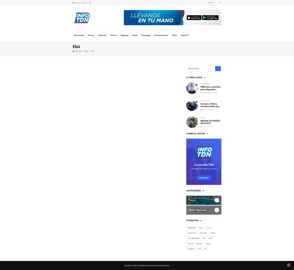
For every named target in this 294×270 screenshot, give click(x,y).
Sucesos (91, 35)
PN (205, 249)
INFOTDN (203, 233)
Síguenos (204, 178)
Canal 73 (185, 35)
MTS (210, 238)
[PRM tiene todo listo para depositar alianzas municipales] (192, 88)
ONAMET (191, 249)
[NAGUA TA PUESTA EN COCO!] (192, 122)
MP (204, 238)
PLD (199, 249)
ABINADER (192, 228)
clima (201, 228)
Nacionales (79, 35)
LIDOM (212, 233)
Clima (174, 35)
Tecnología (146, 35)
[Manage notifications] (288, 265)
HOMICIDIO (192, 233)
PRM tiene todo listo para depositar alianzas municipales (211, 89)
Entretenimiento (161, 35)
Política (113, 35)
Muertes (199, 244)
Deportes (102, 35)
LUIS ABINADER (194, 238)
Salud (134, 35)
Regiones (124, 35)
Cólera (209, 228)
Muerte (190, 244)
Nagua (203, 118)
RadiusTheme (163, 265)
